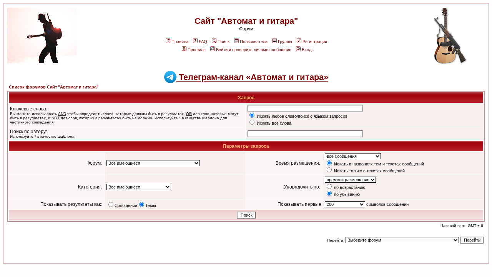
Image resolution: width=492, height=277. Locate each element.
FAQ (203, 41)
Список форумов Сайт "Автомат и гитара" (53, 87)
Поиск (223, 41)
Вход (306, 49)
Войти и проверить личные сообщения (253, 49)
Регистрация (315, 41)
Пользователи (254, 41)
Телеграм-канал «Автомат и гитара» (252, 77)
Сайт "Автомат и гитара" (246, 21)
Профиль (197, 49)
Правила (179, 41)
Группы (285, 41)
